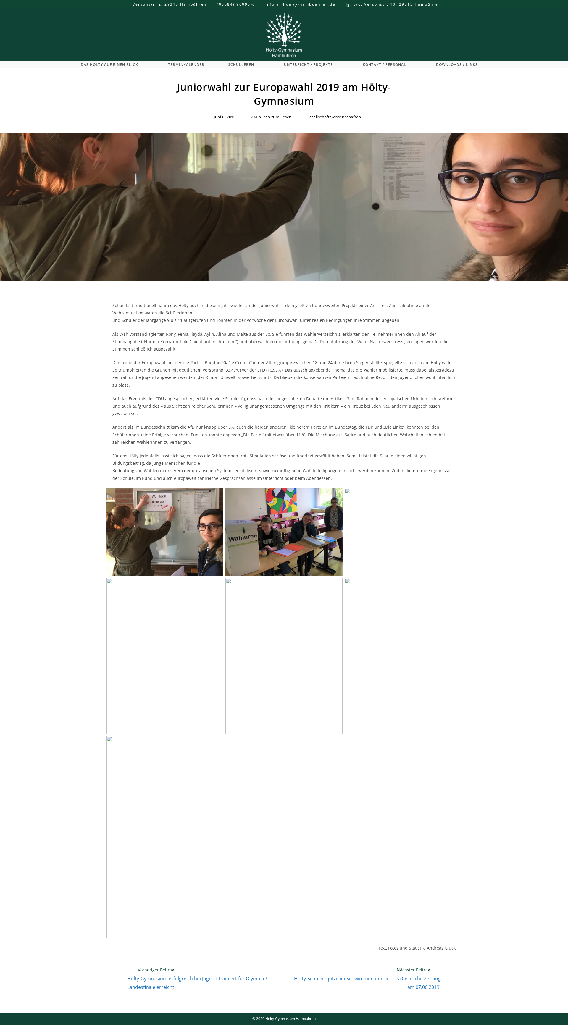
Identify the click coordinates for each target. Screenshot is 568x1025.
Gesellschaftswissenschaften (333, 117)
